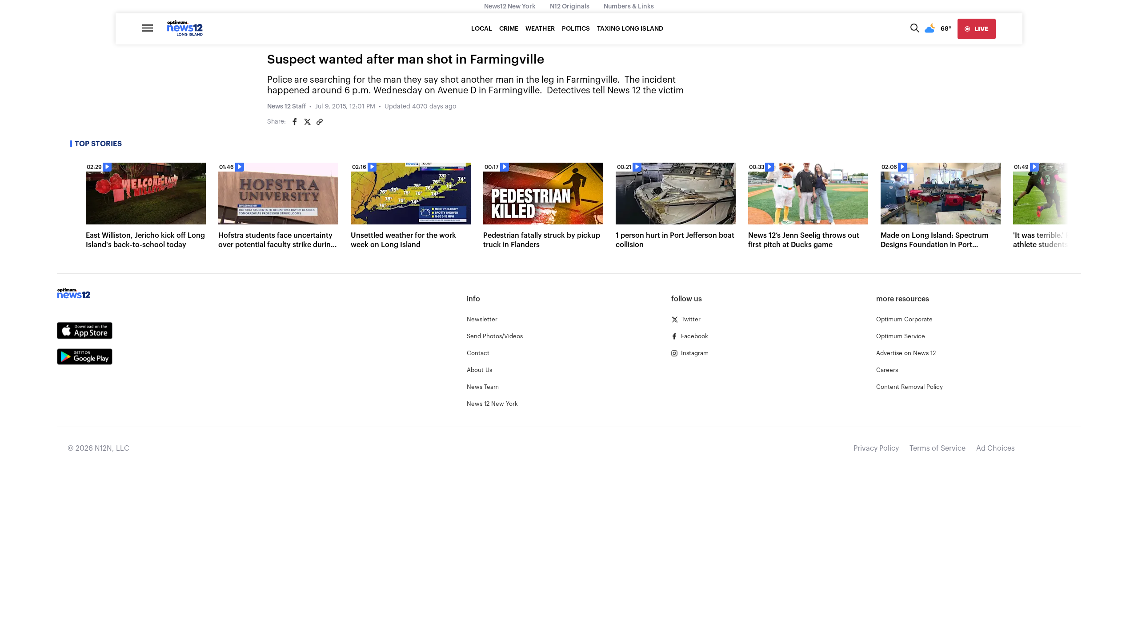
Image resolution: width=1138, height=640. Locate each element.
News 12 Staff (286, 107)
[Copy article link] (319, 121)
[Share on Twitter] (307, 121)
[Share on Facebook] (294, 121)
